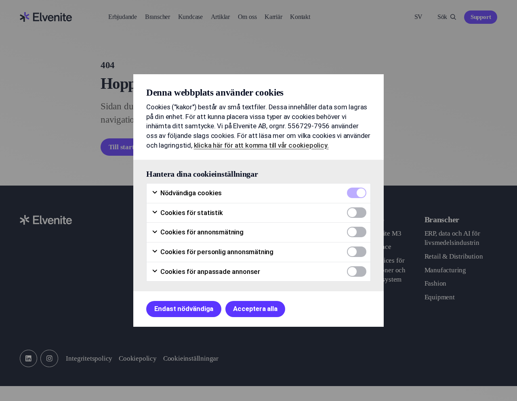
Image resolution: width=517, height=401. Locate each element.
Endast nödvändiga (184, 309)
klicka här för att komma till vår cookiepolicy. (261, 145)
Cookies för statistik (191, 213)
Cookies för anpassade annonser (209, 271)
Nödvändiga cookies (190, 193)
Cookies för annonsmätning (201, 232)
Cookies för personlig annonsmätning (216, 252)
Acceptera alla (255, 309)
